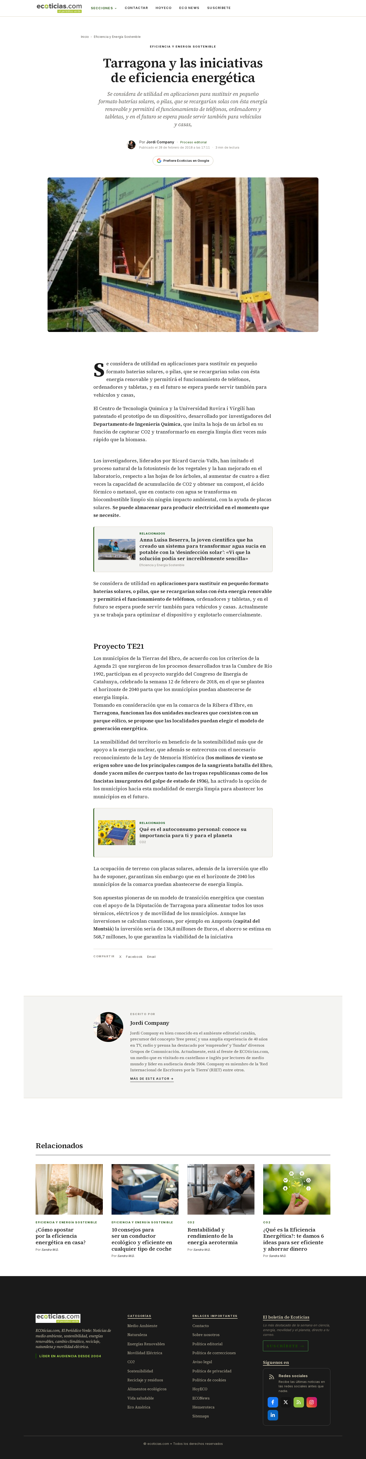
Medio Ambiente (142, 1325)
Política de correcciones (214, 1352)
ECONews (201, 1398)
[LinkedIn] (273, 1415)
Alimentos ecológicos (147, 1389)
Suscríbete (219, 8)
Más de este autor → (152, 1079)
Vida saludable (140, 1398)
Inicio (85, 37)
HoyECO (164, 8)
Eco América (138, 1407)
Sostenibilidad (140, 1371)
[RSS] (299, 1402)
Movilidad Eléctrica (144, 1352)
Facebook (134, 957)
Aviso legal (202, 1361)
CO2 (131, 1361)
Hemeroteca (203, 1407)
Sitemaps (200, 1416)
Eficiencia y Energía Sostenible (117, 37)
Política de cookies (209, 1380)
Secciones (102, 8)
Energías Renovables (146, 1344)
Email (151, 957)
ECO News (189, 8)
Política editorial (207, 1344)
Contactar (136, 8)
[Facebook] (273, 1402)
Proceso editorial (193, 142)
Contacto (200, 1325)
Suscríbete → (286, 1346)
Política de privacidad (212, 1371)
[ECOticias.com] (59, 8)
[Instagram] (311, 1402)
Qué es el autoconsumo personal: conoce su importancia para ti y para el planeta (192, 832)
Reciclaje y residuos (145, 1380)
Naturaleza (137, 1334)
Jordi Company (160, 142)
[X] (286, 1402)
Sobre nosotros (206, 1334)
